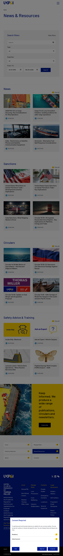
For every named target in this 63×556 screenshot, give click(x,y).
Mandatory (15, 534)
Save (16, 548)
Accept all (52, 548)
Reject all (42, 548)
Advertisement (16, 539)
